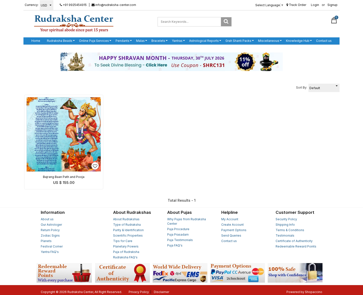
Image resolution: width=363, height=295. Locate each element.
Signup (332, 5)
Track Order (297, 5)
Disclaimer (161, 292)
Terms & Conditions (290, 230)
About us (47, 219)
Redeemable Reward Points (296, 246)
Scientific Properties (128, 235)
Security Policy (286, 219)
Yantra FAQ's (50, 252)
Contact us (324, 41)
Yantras (177, 41)
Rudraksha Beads (59, 41)
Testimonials (285, 235)
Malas (140, 41)
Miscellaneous (268, 41)
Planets (46, 241)
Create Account (232, 224)
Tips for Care (122, 241)
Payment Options (233, 230)
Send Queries (231, 235)
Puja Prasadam (178, 234)
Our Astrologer (51, 224)
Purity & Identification (128, 230)
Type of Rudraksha (127, 224)
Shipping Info (285, 224)
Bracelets (158, 41)
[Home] (73, 23)
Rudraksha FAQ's (125, 257)
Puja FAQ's (174, 245)
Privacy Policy (139, 292)
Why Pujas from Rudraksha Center (186, 221)
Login (315, 5)
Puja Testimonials (180, 240)
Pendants (122, 41)
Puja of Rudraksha (126, 252)
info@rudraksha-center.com (115, 5)
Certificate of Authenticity (294, 241)
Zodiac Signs (50, 235)
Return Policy (50, 230)
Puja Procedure (178, 229)
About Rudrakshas (126, 219)
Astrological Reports (204, 41)
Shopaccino (313, 292)
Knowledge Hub (297, 41)
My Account (229, 219)
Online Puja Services (94, 41)
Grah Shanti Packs (238, 41)
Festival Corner (52, 246)
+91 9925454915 (74, 5)
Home (35, 41)
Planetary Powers (126, 246)
